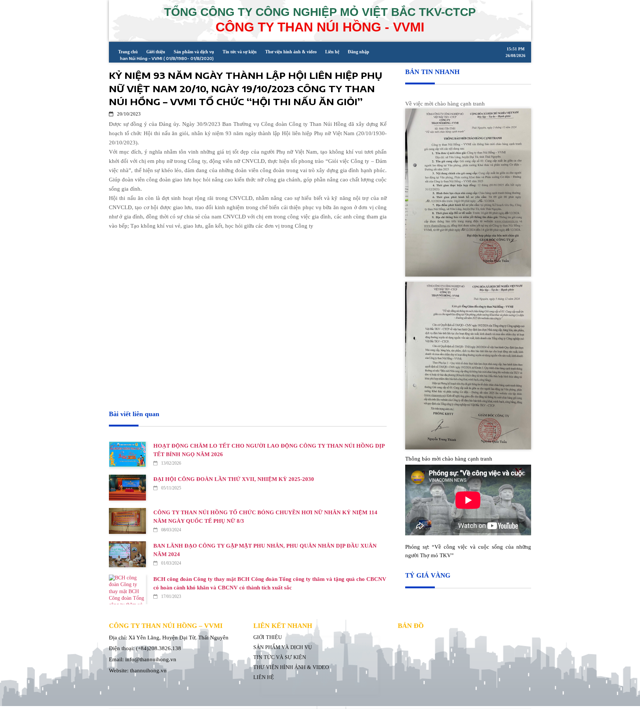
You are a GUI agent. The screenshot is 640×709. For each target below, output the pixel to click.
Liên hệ (332, 51)
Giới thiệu (155, 51)
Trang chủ (128, 51)
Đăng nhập (358, 51)
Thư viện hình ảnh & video (291, 51)
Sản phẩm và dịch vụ (194, 51)
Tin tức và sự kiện (240, 51)
